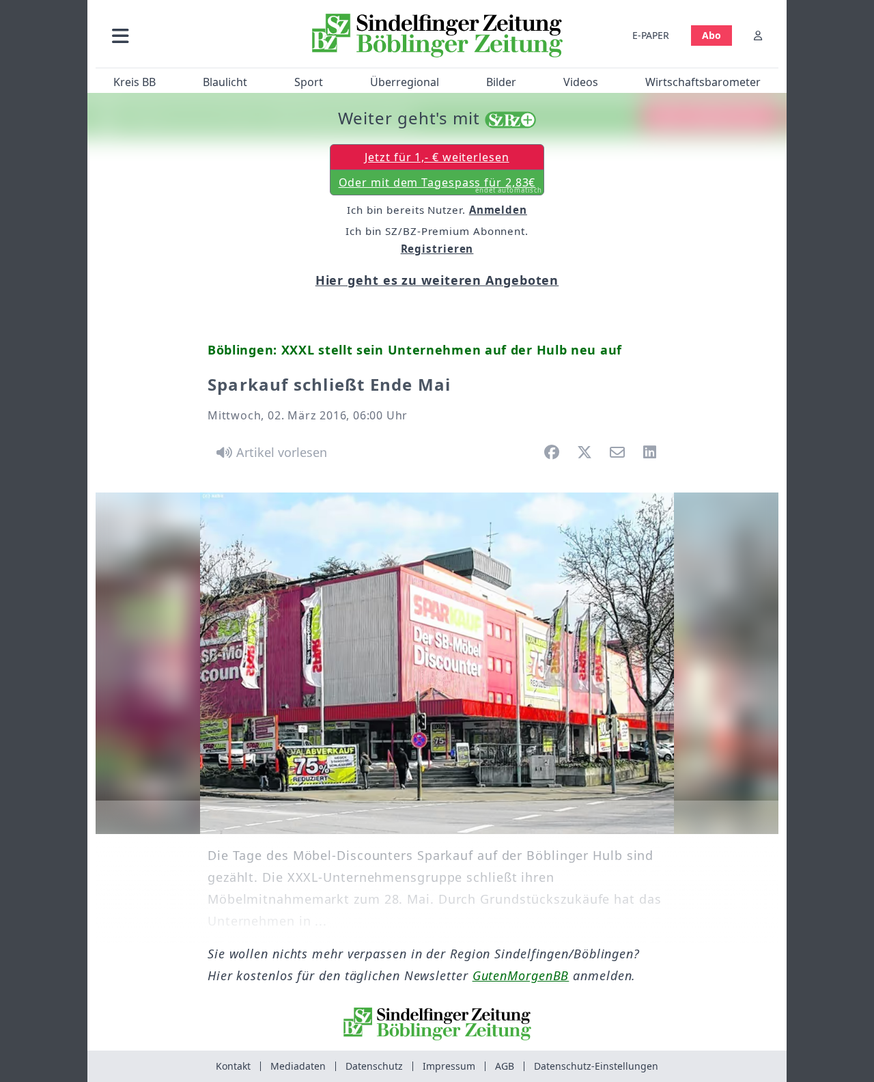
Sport (308, 81)
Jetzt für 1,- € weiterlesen (437, 157)
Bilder (501, 81)
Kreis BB (134, 81)
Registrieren (437, 248)
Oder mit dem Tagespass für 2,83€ (441, 185)
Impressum (449, 1065)
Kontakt (233, 1065)
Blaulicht (225, 81)
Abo (711, 35)
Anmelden (498, 210)
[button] (193, 35)
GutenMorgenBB (521, 975)
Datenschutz (374, 1065)
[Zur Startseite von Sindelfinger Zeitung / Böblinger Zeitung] (437, 35)
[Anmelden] (758, 35)
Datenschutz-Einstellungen (596, 1065)
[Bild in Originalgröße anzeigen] (437, 663)
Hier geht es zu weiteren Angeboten (437, 280)
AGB (504, 1065)
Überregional (404, 81)
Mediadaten (298, 1065)
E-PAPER (650, 35)
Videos (580, 81)
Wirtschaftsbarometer (703, 81)
